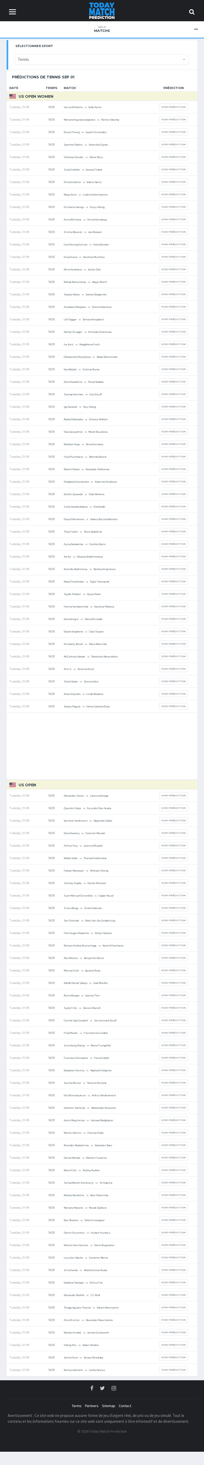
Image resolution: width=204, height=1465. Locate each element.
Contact (125, 1405)
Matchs (102, 29)
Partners (92, 1405)
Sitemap (108, 1405)
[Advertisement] (102, 746)
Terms (77, 1405)
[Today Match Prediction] (102, 10)
